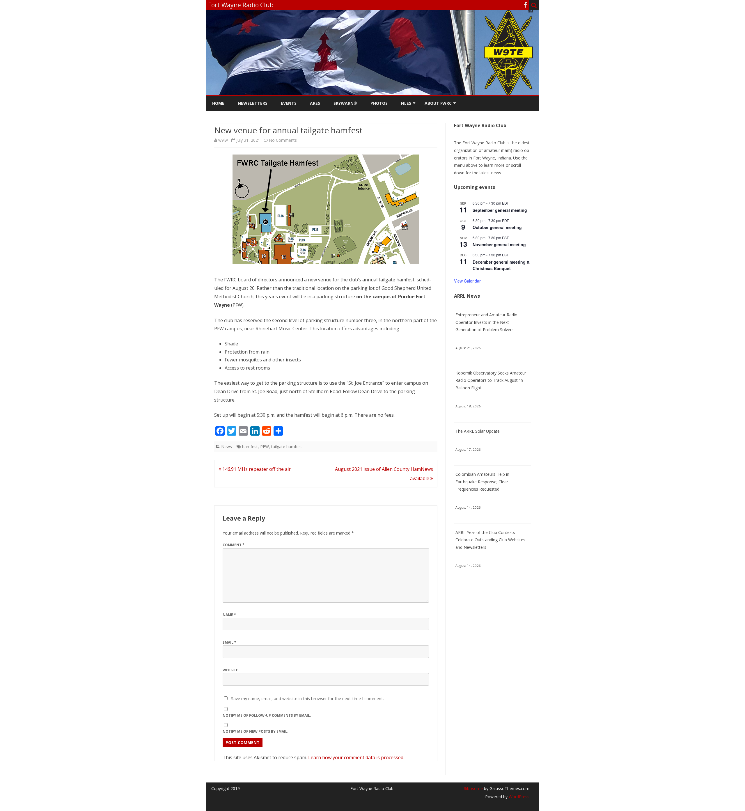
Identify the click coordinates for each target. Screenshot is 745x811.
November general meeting (499, 244)
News (226, 446)
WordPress (518, 796)
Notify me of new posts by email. (255, 731)
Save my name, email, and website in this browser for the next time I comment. (307, 698)
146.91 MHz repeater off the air (256, 469)
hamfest (250, 446)
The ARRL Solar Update (477, 431)
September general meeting (500, 210)
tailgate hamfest (286, 446)
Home (218, 103)
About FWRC (438, 103)
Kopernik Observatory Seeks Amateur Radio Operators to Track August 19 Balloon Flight (490, 380)
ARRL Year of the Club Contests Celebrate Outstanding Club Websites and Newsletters (490, 540)
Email (229, 642)
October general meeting (497, 227)
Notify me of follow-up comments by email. (267, 715)
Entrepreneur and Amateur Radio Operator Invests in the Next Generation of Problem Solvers (486, 322)
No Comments (283, 140)
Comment (233, 544)
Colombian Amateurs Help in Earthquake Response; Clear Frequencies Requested (482, 481)
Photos (379, 103)
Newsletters (252, 103)
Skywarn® (345, 103)
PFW (264, 446)
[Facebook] (525, 5)
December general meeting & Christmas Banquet (501, 265)
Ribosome (473, 788)
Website (230, 670)
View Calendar (467, 281)
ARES (315, 103)
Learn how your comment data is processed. (356, 757)
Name (229, 614)
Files (406, 103)
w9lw (223, 140)
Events (289, 103)
